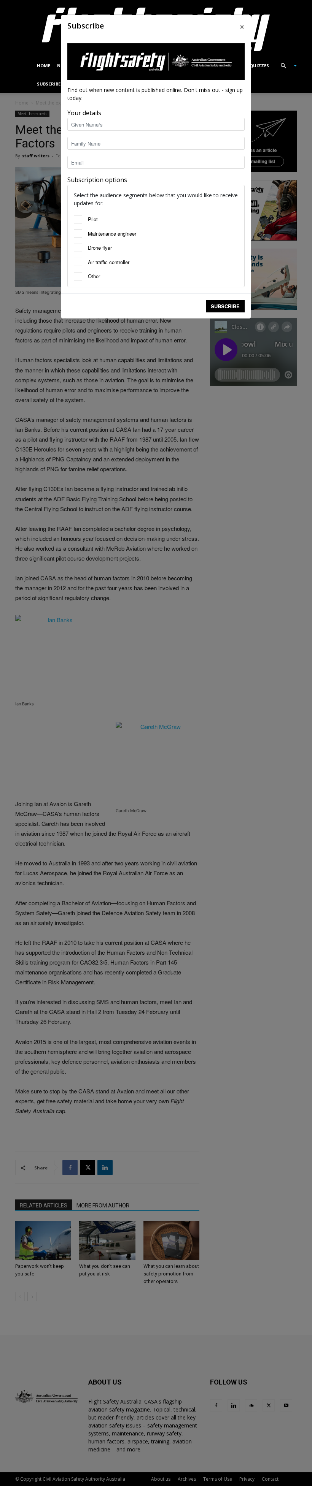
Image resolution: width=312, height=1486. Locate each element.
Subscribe (225, 306)
